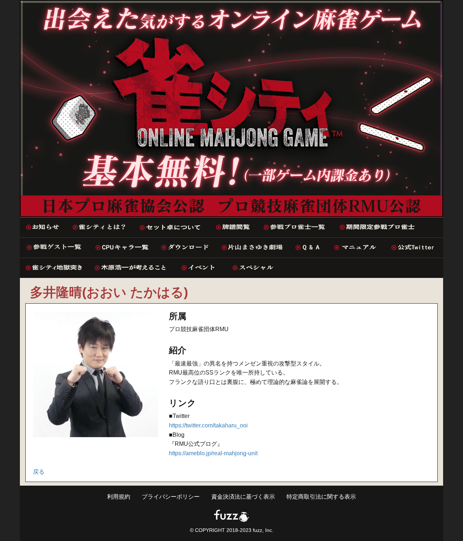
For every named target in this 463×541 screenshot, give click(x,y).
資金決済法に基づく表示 (243, 497)
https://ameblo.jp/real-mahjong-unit (213, 453)
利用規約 (118, 497)
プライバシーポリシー (171, 497)
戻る (38, 472)
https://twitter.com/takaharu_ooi (208, 425)
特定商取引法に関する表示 (321, 497)
